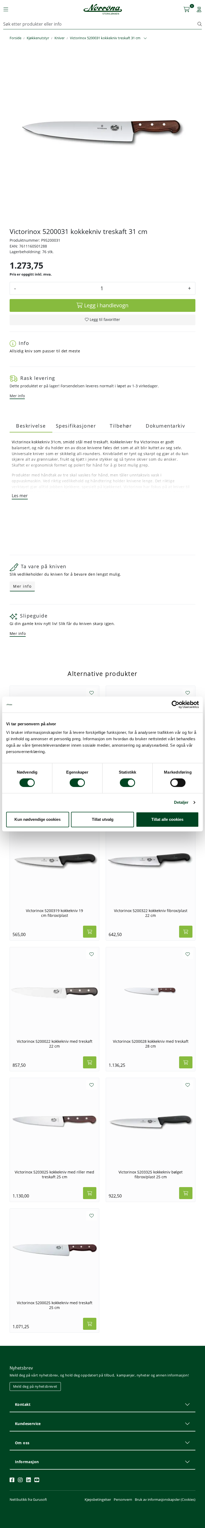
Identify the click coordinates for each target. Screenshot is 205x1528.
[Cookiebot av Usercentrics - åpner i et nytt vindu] (175, 705)
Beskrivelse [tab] (31, 426)
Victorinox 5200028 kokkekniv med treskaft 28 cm (150, 1043)
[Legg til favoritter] (91, 693)
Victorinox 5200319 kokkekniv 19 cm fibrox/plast (54, 913)
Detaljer (181, 802)
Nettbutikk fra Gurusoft (28, 1499)
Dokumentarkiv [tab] (165, 426)
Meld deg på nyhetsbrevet (35, 1386)
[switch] (77, 782)
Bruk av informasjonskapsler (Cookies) (165, 1499)
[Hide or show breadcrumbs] (145, 38)
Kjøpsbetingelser (98, 1499)
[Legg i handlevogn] (89, 932)
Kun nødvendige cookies (37, 819)
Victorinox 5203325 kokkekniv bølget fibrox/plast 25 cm (151, 1174)
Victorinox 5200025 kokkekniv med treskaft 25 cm (54, 1305)
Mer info (17, 395)
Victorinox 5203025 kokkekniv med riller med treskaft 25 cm (54, 1174)
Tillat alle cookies (167, 819)
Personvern (123, 1499)
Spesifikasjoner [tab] (76, 426)
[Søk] (200, 24)
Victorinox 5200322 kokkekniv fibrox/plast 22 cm (150, 913)
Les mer (20, 496)
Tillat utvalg (102, 819)
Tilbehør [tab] (121, 426)
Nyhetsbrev (21, 1368)
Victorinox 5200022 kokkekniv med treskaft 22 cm (54, 1043)
